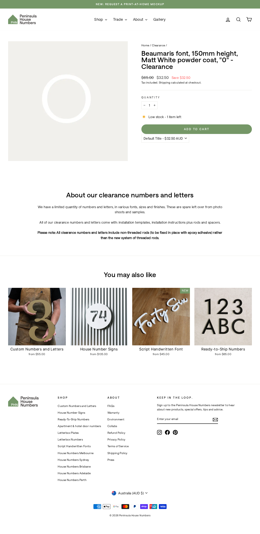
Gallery (159, 19)
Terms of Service (118, 446)
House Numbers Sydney (73, 459)
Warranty (113, 412)
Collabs (112, 426)
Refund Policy (116, 432)
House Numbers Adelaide (74, 473)
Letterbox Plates (68, 432)
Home (145, 45)
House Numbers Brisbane (74, 466)
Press (110, 459)
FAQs (111, 406)
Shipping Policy (117, 453)
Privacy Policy (116, 439)
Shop (99, 19)
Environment (115, 419)
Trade (118, 19)
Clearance (158, 45)
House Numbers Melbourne (75, 453)
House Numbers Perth (72, 480)
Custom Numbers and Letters (77, 406)
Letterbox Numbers (70, 439)
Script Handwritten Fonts (74, 446)
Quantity (150, 97)
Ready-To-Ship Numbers (73, 419)
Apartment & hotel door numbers (79, 426)
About (138, 19)
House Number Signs (71, 412)
